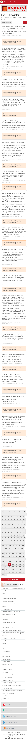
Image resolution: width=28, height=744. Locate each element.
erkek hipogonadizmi (8, 667)
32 (17, 519)
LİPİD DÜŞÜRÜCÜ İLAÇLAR (9, 622)
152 (16, 561)
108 (10, 545)
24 (17, 516)
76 (5, 535)
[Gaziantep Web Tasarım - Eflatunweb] (9, 738)
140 (23, 556)
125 (20, 551)
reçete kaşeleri (7, 659)
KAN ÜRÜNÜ (5, 696)
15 (16, 514)
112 (23, 545)
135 (6, 556)
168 (23, 566)
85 (8, 537)
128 (6, 553)
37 (8, 522)
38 (11, 522)
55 (14, 527)
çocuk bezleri (6, 651)
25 (20, 516)
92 (5, 540)
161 (23, 564)
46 (12, 524)
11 (5, 514)
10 (2, 514)
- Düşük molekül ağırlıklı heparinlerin (12, 685)
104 (20, 543)
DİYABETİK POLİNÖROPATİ (9, 638)
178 (9, 572)
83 (2, 537)
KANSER (4, 641)
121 (6, 551)
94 (11, 540)
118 (18, 548)
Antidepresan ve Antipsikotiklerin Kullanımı (14, 588)
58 (23, 527)
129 (9, 553)
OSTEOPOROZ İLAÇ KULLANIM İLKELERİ (12, 630)
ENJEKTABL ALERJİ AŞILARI (9, 614)
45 (9, 524)
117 (15, 548)
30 (11, 519)
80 (18, 535)
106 (3, 545)
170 (6, 569)
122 (9, 551)
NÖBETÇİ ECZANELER (13, 579)
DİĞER (4, 606)
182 (23, 572)
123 (13, 551)
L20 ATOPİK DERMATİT (8, 693)
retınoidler (5, 619)
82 (23, 535)
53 (8, 527)
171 (9, 569)
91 (2, 540)
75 (2, 535)
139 (20, 556)
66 (24, 530)
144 (13, 559)
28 (5, 519)
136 (10, 556)
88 (18, 537)
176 (3, 572)
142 (6, 559)
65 (21, 530)
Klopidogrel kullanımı (8, 680)
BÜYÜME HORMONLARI (8, 601)
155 (3, 564)
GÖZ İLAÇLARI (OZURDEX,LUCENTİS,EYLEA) (13, 691)
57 (20, 527)
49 (21, 524)
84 (5, 537)
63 (14, 530)
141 (2, 559)
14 (13, 514)
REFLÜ (4, 643)
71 (14, 532)
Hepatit (5, 635)
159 (16, 564)
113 (2, 548)
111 (19, 545)
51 (2, 527)
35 (2, 522)
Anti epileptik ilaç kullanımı (9, 598)
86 (11, 537)
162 (3, 566)
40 (18, 522)
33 (20, 519)
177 (6, 572)
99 (2, 543)
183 (3, 574)
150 (10, 561)
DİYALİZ (4, 648)
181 (20, 572)
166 (16, 566)
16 (19, 514)
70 (11, 532)
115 (9, 548)
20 (5, 516)
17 (22, 514)
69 (8, 532)
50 (24, 524)
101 (9, 543)
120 (3, 551)
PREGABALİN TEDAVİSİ (8, 627)
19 (2, 516)
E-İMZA (4, 591)
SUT (4, 593)
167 (20, 566)
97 (20, 540)
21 (8, 516)
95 (14, 540)
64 (17, 530)
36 (5, 522)
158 (13, 564)
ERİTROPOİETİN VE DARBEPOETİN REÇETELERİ (13, 633)
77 (8, 535)
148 (3, 561)
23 (14, 516)
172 (13, 569)
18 (25, 514)
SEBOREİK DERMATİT (8, 664)
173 (16, 569)
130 (13, 553)
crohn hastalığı (7, 654)
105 (23, 543)
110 (16, 545)
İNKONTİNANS (6, 698)
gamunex (5, 672)
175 (23, 569)
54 (11, 527)
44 (5, 524)
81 (20, 535)
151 (13, 561)
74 (24, 532)
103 (16, 543)
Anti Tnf (5, 596)
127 (3, 553)
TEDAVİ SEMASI (6, 662)
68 (5, 532)
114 (6, 548)
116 (12, 548)
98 (23, 540)
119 (22, 548)
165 (13, 566)
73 (20, 532)
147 (24, 559)
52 (5, 527)
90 (24, 537)
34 (24, 519)
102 (13, 543)
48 (18, 524)
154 (23, 561)
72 (17, 532)
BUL (25, 22)
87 (15, 537)
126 (23, 551)
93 (8, 540)
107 (6, 545)
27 (2, 519)
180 (16, 572)
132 (20, 553)
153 (20, 561)
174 (20, 569)
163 (6, 566)
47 (15, 524)
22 (11, 516)
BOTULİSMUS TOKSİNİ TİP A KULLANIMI (12, 604)
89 (21, 537)
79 (14, 535)
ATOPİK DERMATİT (7, 677)
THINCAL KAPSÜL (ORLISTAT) (10, 683)
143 (9, 559)
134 (3, 556)
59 (2, 530)
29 (8, 519)
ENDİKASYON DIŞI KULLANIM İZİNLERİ (11, 612)
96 (17, 540)
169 (3, 569)
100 (6, 543)
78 (11, 535)
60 (5, 530)
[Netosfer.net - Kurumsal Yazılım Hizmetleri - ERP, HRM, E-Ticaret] (15, 738)
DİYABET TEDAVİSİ (7, 609)
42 (24, 522)
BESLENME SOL (6, 656)
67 (2, 532)
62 (11, 530)
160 (20, 564)
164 (10, 566)
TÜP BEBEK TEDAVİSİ (8, 675)
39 (14, 522)
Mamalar (5, 625)
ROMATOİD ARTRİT (7, 669)
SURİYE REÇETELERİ (7, 688)
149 (6, 561)
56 (17, 527)
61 (8, 530)
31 (14, 519)
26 (23, 516)
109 (13, 545)
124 (16, 551)
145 (17, 559)
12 (8, 514)
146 (20, 559)
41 (21, 522)
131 (16, 553)
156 (6, 564)
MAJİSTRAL (5, 617)
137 (13, 556)
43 (2, 524)
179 (13, 572)
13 (10, 514)
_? (3, 646)
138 (16, 556)
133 (23, 553)
